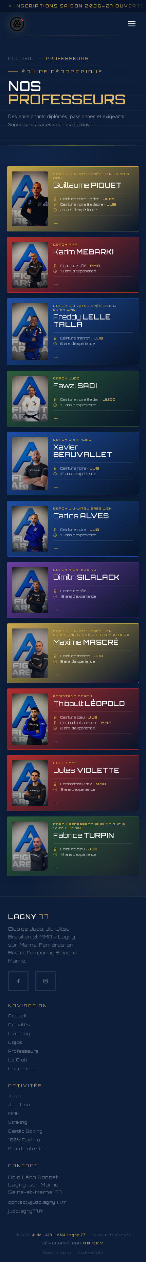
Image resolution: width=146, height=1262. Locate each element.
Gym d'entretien (27, 1148)
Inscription (21, 1069)
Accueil (21, 58)
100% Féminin (24, 1140)
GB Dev (93, 1243)
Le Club (17, 1060)
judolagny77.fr (25, 1211)
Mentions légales (57, 1253)
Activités (19, 1024)
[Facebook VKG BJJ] (18, 981)
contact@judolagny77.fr (37, 1202)
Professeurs (23, 1051)
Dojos (15, 1042)
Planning (19, 1033)
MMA (14, 1113)
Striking (17, 1122)
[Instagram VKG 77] (45, 981)
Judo (14, 1096)
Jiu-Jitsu (19, 1104)
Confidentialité (91, 1253)
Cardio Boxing (25, 1131)
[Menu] (131, 24)
